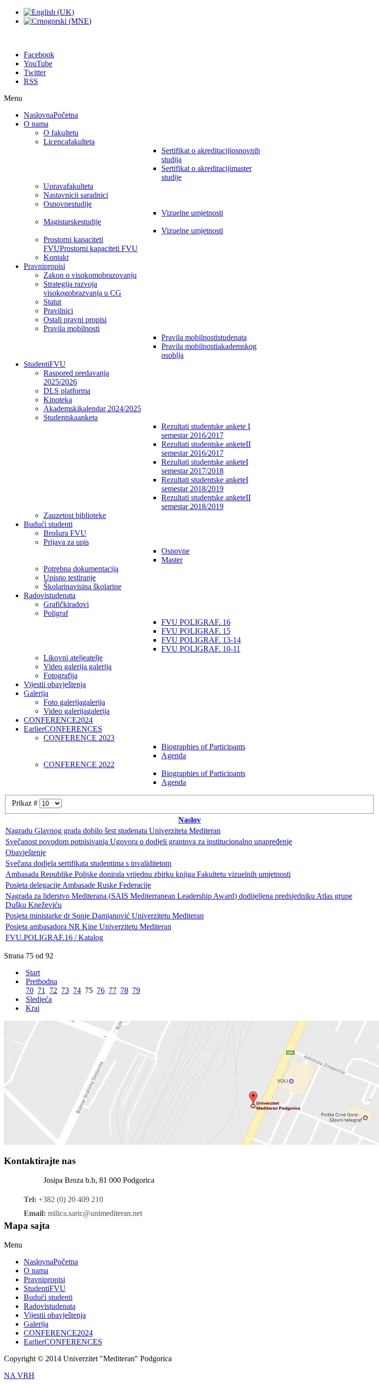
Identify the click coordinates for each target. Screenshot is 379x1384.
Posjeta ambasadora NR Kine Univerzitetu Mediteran (88, 926)
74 (77, 990)
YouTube (38, 63)
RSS (31, 81)
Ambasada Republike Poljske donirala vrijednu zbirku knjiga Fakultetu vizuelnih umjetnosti (148, 874)
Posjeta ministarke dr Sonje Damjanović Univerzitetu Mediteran (104, 915)
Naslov (189, 820)
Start (33, 972)
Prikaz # (25, 803)
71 (41, 990)
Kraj (32, 1008)
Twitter (35, 72)
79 (136, 990)
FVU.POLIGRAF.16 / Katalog (54, 937)
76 (101, 990)
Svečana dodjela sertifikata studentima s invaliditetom (88, 863)
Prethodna (41, 981)
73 (65, 990)
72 (53, 990)
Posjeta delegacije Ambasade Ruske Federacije (78, 885)
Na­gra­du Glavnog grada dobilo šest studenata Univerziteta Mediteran (113, 830)
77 (112, 990)
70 (30, 990)
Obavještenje (25, 852)
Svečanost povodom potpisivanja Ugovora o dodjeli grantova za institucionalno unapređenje (148, 841)
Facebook (39, 54)
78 (124, 990)
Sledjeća (39, 999)
